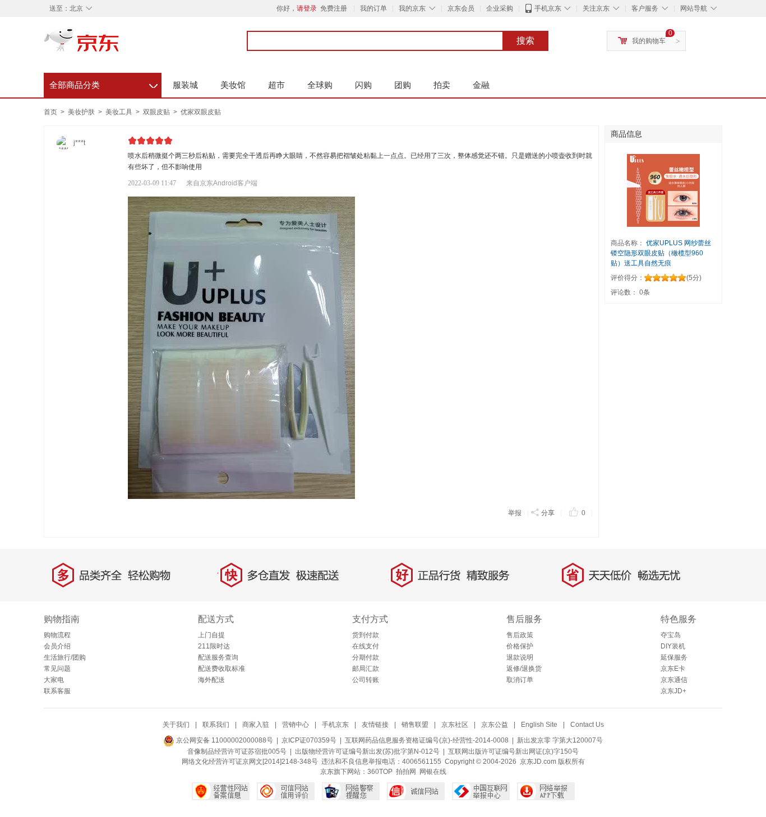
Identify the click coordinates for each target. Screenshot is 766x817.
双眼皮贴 (157, 112)
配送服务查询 (218, 657)
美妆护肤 (82, 112)
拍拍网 (406, 772)
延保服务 (674, 657)
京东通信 (674, 680)
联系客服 (57, 691)
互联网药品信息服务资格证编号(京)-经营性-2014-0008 (427, 740)
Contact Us (587, 725)
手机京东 (547, 8)
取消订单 (519, 680)
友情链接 (375, 725)
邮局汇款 (365, 669)
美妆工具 (119, 112)
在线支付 (365, 646)
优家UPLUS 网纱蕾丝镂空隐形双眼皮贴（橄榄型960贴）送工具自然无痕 (661, 253)
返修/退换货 (524, 669)
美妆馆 (233, 85)
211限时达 (214, 646)
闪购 (363, 85)
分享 (548, 513)
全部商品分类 (103, 83)
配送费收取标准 (221, 669)
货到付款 (365, 635)
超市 (276, 85)
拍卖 (441, 85)
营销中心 (295, 725)
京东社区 (454, 725)
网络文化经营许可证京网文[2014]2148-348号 (250, 761)
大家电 (54, 680)
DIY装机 (673, 646)
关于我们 (176, 725)
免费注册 (333, 8)
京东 (119, 45)
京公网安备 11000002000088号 (223, 740)
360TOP (380, 772)
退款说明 (519, 657)
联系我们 (215, 725)
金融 (481, 85)
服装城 (185, 85)
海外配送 (211, 680)
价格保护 (519, 646)
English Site (539, 725)
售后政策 (519, 635)
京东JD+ (673, 691)
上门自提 (211, 635)
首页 (50, 112)
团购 (402, 85)
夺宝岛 (671, 635)
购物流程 (57, 635)
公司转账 (365, 680)
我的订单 (373, 8)
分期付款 (365, 657)
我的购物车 (649, 41)
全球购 (320, 85)
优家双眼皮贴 (201, 112)
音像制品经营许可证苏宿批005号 (237, 751)
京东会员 (460, 8)
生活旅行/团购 (65, 657)
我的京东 (412, 8)
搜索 (525, 40)
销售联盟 (415, 725)
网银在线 (432, 772)
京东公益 (494, 725)
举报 (515, 513)
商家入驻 (255, 725)
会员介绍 (57, 646)
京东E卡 (673, 669)
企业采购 (499, 8)
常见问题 (57, 669)
